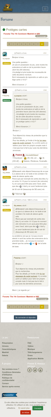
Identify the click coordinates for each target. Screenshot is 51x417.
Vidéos (30, 346)
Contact (5, 383)
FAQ (29, 343)
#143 (45, 167)
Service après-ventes (11, 386)
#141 (45, 53)
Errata (30, 355)
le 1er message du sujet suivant (30, 141)
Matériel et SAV (33, 33)
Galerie (5, 355)
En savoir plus (24, 408)
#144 (45, 200)
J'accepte (37, 408)
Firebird (6, 96)
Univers (5, 346)
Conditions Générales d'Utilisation (11, 373)
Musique (31, 349)
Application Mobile (36, 358)
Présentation (7, 343)
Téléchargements (35, 352)
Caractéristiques (9, 349)
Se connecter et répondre (25, 317)
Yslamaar (6, 173)
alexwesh (6, 59)
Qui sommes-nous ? (10, 369)
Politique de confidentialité (8, 378)
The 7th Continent (18, 33)
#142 (45, 90)
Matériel (5, 352)
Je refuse (25, 412)
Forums (7, 33)
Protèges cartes (16, 29)
